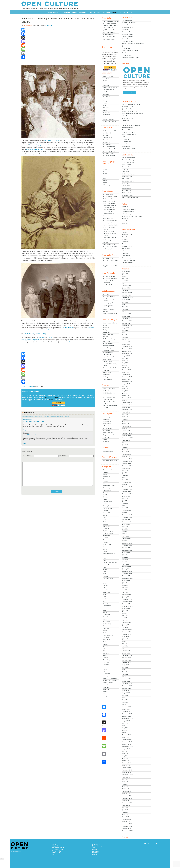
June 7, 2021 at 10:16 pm (31, 435)
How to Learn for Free (110, 562)
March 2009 (125, 760)
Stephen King (107, 240)
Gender (105, 549)
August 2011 (126, 693)
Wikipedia (106, 689)
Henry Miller (125, 171)
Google (105, 551)
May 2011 (125, 700)
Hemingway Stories (109, 209)
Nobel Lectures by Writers (130, 50)
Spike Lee (125, 218)
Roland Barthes (127, 48)
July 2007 (125, 807)
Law (104, 581)
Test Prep (105, 311)
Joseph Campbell (127, 27)
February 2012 (126, 679)
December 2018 (127, 487)
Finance (105, 542)
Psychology (106, 114)
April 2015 (125, 590)
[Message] (58, 49)
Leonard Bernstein (128, 36)
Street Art (106, 370)
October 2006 (126, 828)
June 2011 (125, 697)
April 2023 (125, 365)
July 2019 (125, 470)
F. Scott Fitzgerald (128, 162)
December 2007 (127, 796)
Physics (105, 110)
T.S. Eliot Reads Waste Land (131, 104)
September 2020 (127, 438)
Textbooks (95, 853)
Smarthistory (107, 372)
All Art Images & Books (110, 323)
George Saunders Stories (110, 225)
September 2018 (127, 494)
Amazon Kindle (107, 470)
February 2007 (126, 819)
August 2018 (126, 496)
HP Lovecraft (107, 216)
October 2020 (126, 435)
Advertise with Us (58, 848)
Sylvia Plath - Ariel (127, 106)
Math (104, 105)
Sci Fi (104, 648)
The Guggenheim (108, 334)
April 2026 (125, 281)
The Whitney (106, 341)
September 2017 (127, 522)
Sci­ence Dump (40, 334)
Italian (104, 178)
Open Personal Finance (110, 460)
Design (105, 522)
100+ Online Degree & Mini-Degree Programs (110, 24)
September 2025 (127, 297)
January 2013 (126, 653)
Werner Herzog (127, 246)
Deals (104, 519)
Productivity (106, 637)
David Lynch (126, 244)
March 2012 (125, 676)
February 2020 (126, 454)
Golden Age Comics (109, 244)
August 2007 (126, 805)
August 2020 (126, 440)
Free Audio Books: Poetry (110, 263)
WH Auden (125, 207)
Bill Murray (125, 120)
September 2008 (127, 775)
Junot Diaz (125, 223)
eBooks (94, 854)
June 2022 (125, 388)
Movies (94, 849)
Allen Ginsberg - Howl (129, 134)
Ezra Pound (125, 139)
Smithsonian (106, 332)
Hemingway (106, 417)
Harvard (105, 556)
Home (54, 844)
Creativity (106, 510)
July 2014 (125, 611)
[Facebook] (58, 34)
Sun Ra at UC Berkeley (129, 22)
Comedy (105, 504)
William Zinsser (107, 426)
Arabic (104, 167)
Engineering (106, 96)
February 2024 (126, 342)
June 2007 (125, 810)
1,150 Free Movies (108, 28)
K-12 (104, 574)
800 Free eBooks (108, 34)
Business (105, 83)
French (105, 173)
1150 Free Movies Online (110, 131)
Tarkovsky (125, 241)
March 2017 (125, 536)
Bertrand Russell (127, 55)
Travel (105, 669)
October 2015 (126, 576)
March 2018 (125, 508)
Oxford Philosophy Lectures (130, 57)
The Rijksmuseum (108, 330)
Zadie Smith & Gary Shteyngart (132, 216)
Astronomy (106, 78)
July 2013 (125, 639)
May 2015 (125, 587)
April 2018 (125, 505)
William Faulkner (127, 127)
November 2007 (127, 798)
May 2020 (125, 447)
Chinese (105, 169)
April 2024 (125, 337)
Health (105, 558)
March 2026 (125, 283)
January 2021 (126, 428)
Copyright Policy (57, 849)
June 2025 (125, 304)
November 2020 (127, 433)
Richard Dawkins (127, 39)
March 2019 (125, 480)
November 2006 (127, 826)
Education (106, 528)
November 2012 (127, 658)
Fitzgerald (106, 419)
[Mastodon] (58, 41)
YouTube (105, 696)
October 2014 (126, 604)
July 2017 (125, 527)
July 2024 (125, 330)
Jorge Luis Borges (127, 34)
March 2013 (125, 648)
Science (105, 651)
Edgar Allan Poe (108, 218)
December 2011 (127, 683)
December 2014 (127, 599)
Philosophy (106, 108)
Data (104, 517)
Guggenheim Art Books (110, 357)
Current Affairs (107, 513)
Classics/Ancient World (110, 87)
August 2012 (126, 665)
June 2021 (125, 417)
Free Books (106, 294)
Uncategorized (107, 676)
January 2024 (126, 344)
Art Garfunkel (126, 190)
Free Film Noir (107, 133)
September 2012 (127, 662)
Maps (104, 594)
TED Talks (106, 662)
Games (105, 547)
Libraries (105, 585)
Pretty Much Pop (108, 635)
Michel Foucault (127, 20)
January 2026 (126, 288)
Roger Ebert (126, 255)
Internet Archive (107, 565)
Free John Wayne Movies (110, 149)
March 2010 (125, 732)
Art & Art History (108, 76)
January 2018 (126, 512)
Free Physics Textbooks (110, 278)
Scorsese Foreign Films (129, 260)
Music (104, 610)
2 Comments (48, 25)
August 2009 (126, 749)
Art (104, 483)
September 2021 (127, 410)
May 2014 (125, 615)
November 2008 (127, 770)
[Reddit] (58, 45)
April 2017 (125, 534)
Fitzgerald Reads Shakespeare (131, 125)
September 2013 (127, 634)
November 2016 (127, 545)
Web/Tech (106, 687)
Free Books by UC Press (110, 246)
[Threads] (58, 37)
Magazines (106, 592)
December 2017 (127, 515)
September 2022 (127, 381)
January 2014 (126, 625)
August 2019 (126, 468)
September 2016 (127, 550)
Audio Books (107, 490)
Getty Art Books (107, 361)
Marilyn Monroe (127, 193)
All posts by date (108, 451)
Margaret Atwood (108, 435)
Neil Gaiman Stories (109, 203)
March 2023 (125, 367)
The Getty (106, 327)
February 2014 (126, 622)
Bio (53, 854)
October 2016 (126, 548)
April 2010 (125, 730)
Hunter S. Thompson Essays (109, 228)
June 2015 (125, 585)
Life (104, 587)
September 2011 (127, 690)
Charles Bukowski (127, 118)
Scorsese (125, 239)
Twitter (105, 671)
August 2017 (126, 524)
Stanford (105, 658)
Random (105, 644)
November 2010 (127, 714)
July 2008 (125, 779)
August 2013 (126, 636)
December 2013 (127, 627)
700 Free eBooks (108, 194)
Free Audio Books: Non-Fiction (110, 266)
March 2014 (125, 620)
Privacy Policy (57, 851)
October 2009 (126, 744)
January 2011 (126, 709)
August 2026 (126, 271)
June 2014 (125, 613)
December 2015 (127, 571)
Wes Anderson (126, 251)
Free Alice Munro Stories (110, 220)
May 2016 (125, 559)
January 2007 (126, 821)
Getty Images (107, 354)
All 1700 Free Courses (109, 121)
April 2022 (125, 393)
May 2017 (125, 531)
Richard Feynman (127, 25)
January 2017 (126, 541)
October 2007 (126, 800)
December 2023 (127, 346)
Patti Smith (125, 167)
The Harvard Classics (109, 199)
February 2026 (126, 285)
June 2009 (125, 753)
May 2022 (125, 391)
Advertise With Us (129, 92)
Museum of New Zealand (110, 368)
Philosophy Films (127, 262)
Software (106, 653)
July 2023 (125, 358)
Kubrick (124, 232)
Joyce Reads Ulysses (128, 109)
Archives (105, 481)
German (105, 176)
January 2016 (126, 569)
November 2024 (127, 321)
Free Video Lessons (109, 296)
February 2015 (126, 594)
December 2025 (127, 290)
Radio (105, 642)
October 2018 (126, 491)
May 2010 (125, 728)
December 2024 (127, 318)
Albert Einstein (126, 116)
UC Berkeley (106, 673)
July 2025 (125, 302)
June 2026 (125, 276)
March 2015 (125, 592)
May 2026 (125, 278)
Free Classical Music (109, 397)
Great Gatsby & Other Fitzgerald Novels (109, 213)
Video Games (107, 685)
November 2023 (127, 349)
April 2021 (125, 421)
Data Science (107, 92)
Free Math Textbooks (109, 285)
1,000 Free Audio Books (110, 30)
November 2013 (127, 629)
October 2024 (126, 323)
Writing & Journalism (109, 119)
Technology (106, 660)
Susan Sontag (126, 258)
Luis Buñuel (125, 253)
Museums (106, 608)
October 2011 (126, 688)
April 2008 (125, 786)
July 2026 (125, 274)
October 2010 (126, 716)
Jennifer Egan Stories (109, 223)
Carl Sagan (125, 29)
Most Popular (107, 605)
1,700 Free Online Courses (111, 21)
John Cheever (126, 146)
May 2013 (125, 643)
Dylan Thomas (126, 141)
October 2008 (126, 772)
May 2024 (125, 335)
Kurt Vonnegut (107, 428)
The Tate (105, 336)
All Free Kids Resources (110, 313)
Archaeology (107, 476)
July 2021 (125, 414)
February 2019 (126, 482)
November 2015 (127, 573)
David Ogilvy (106, 437)
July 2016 (125, 555)
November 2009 (127, 742)
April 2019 (125, 477)
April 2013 (125, 646)
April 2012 (125, 674)
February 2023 (126, 370)
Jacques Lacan (126, 46)
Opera (105, 619)
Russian (105, 180)
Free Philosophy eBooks (110, 196)
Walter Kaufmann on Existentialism (133, 43)
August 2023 (126, 356)
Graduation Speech (109, 553)
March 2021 (125, 424)
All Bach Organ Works (109, 388)
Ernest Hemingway (128, 160)
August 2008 (126, 777)
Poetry (105, 630)
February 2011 (126, 707)
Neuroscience (107, 614)
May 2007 (125, 812)
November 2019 (127, 461)
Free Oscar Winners (109, 155)
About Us (55, 846)
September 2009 (127, 746)
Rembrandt (106, 374)
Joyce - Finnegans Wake (129, 111)
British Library (107, 348)
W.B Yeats (125, 137)
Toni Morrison (107, 430)
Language (106, 576)
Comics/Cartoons (108, 506)
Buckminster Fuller (127, 41)
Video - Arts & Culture (110, 678)
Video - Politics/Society (110, 680)
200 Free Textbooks (109, 37)
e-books (105, 524)
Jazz (104, 572)
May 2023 (125, 363)
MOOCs (105, 603)
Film (104, 540)
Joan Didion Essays (108, 231)
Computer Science (108, 90)
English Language (108, 531)
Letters (105, 583)
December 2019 (127, 459)
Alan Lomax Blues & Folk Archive (110, 406)
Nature (105, 612)
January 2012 (126, 681)
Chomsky (105, 242)
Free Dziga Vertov (108, 153)
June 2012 (125, 669)
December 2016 (127, 543)
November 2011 (127, 686)
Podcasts (106, 628)
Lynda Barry (126, 221)
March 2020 (125, 452)
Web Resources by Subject (108, 299)
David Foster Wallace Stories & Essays (109, 206)
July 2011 (125, 695)
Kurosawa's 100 (127, 234)
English (105, 171)
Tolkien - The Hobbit (128, 132)
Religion (105, 117)
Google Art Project (108, 350)
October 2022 (126, 379)
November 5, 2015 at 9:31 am (33, 421)
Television (106, 664)
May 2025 (125, 307)
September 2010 (127, 718)
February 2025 (126, 314)
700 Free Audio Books (109, 258)
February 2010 (126, 735)
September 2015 (127, 578)
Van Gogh (106, 377)
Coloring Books (107, 379)
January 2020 (126, 456)
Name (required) (63, 455)
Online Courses (107, 617)
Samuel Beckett (127, 188)
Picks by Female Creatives (130, 197)
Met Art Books (107, 359)
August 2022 (126, 384)
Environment (106, 99)
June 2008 (125, 782)
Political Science (107, 112)
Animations (106, 142)
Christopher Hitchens (128, 174)
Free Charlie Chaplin (109, 146)
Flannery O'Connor (128, 130)
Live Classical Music (108, 399)
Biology (105, 80)
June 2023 (125, 360)
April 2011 (125, 702)
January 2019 (126, 484)
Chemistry (106, 85)
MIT (104, 601)
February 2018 (126, 510)
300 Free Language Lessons (109, 40)
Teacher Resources (108, 309)
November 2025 (127, 293)
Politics (105, 633)
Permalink (30, 386)
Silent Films (106, 135)
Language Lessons (109, 578)
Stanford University (108, 345)
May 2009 (125, 756)
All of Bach (106, 391)
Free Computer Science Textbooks (110, 281)
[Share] (58, 57)
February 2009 (126, 763)
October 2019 (126, 463)
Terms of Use (56, 853)
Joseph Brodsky (127, 176)
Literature (105, 103)
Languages (95, 851)
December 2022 (127, 374)
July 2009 (125, 751)
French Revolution (108, 352)
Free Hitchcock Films (109, 144)
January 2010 (126, 737)
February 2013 (126, 651)
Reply (25, 430)
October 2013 (126, 632)
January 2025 (126, 316)
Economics (106, 94)
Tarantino (125, 237)
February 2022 (126, 398)
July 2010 (125, 723)
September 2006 (127, 831)
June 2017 (125, 529)
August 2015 (126, 580)
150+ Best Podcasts (109, 32)
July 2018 (125, 498)
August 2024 (126, 328)
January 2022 (126, 400)
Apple (105, 474)
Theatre (105, 667)
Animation (106, 472)
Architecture (106, 479)
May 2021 (125, 419)
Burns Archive (67, 328)
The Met (105, 325)
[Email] (58, 53)
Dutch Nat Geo (29, 334)
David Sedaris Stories (109, 237)
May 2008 (125, 784)
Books (105, 494)
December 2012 (127, 655)
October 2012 (126, 660)
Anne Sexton (126, 144)
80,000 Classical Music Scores (109, 394)
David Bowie (126, 186)
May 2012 (125, 672)
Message (90, 459)
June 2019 (125, 473)
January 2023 (126, 372)
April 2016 (125, 562)
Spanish (105, 182)
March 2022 (125, 395)
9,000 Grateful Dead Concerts (109, 402)
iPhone (105, 569)
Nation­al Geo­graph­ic (36, 145)
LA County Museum (108, 343)
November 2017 (127, 517)
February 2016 (126, 566)
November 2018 (127, 489)
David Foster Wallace (129, 148)
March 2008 (125, 789)
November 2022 (127, 377)
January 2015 (126, 597)
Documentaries (107, 137)
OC (24, 386)
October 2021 (126, 407)
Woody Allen (126, 248)
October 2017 (126, 519)
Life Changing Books (109, 249)
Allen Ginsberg (126, 164)
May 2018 (125, 503)
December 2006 (127, 824)
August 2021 (126, 412)
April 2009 (125, 758)
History (105, 101)
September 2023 (127, 353)
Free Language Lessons (110, 303)
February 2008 (126, 791)
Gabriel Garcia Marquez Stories (110, 234)
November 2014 (127, 601)
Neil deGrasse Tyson (128, 157)
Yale (104, 694)
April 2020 (125, 449)
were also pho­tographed (35, 149)
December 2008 (127, 768)
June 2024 (125, 332)
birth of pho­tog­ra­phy (51, 140)
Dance (105, 515)
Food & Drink (107, 544)
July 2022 (125, 386)
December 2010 (127, 711)
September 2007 (127, 803)
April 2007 (125, 814)
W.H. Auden (126, 179)
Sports (105, 655)
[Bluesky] (58, 30)
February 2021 (126, 426)
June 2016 (125, 557)
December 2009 (127, 739)
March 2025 (125, 311)
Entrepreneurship (108, 533)
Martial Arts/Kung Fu (109, 140)
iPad (104, 567)
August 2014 (126, 608)
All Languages (107, 185)
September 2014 (127, 606)
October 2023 (126, 351)
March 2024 (125, 339)
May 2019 (125, 475)
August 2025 (126, 300)
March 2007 (125, 817)
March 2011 (125, 704)
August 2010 (126, 721)
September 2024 (127, 325)
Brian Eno (125, 169)
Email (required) (27, 455)
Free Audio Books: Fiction (110, 260)
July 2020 (125, 442)
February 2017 (126, 538)
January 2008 (126, 793)
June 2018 (125, 501)
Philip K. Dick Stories (109, 201)
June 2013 (125, 641)
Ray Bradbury (107, 423)
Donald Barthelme (128, 181)
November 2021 (127, 405)
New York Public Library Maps (110, 364)
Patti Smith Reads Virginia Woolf (132, 113)
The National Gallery (109, 339)
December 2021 (127, 402)
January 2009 (126, 765)
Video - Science (108, 682)
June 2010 (125, 725)
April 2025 (125, 309)
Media (105, 599)
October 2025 (126, 295)
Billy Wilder (106, 442)
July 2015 (125, 583)
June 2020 (125, 445)
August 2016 (126, 552)
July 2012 (125, 667)
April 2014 (125, 618)
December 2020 (127, 431)
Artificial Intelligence (109, 486)
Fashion (105, 538)
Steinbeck (105, 439)
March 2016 (125, 564)
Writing (105, 692)
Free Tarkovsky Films (109, 151)
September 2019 (127, 466)
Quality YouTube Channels (108, 306)
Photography (29, 25)
